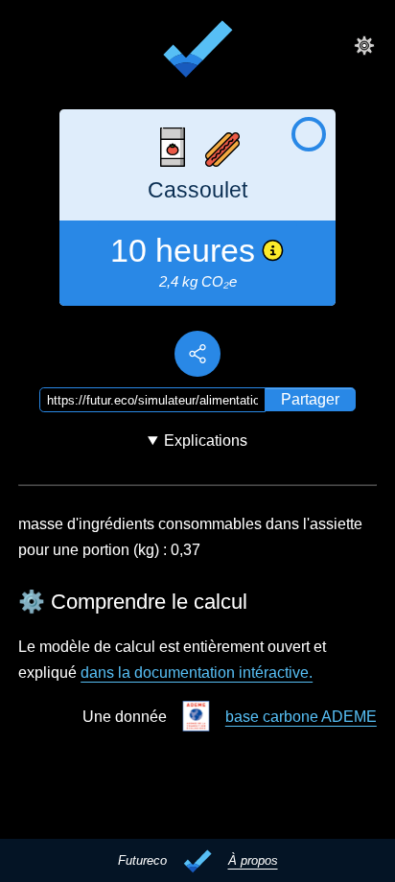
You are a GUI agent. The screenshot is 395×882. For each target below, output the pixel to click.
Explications (205, 440)
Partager (310, 399)
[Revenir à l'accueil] (197, 52)
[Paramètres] (364, 44)
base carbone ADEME (301, 716)
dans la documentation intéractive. (197, 672)
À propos (253, 860)
